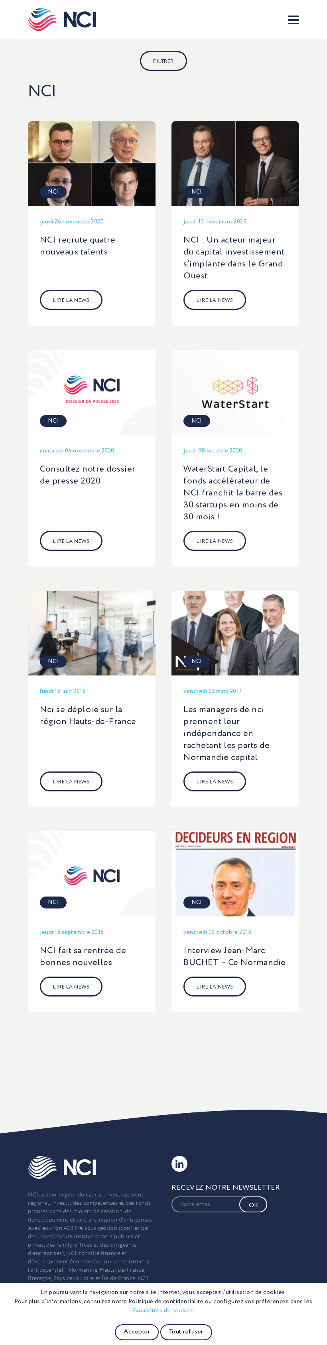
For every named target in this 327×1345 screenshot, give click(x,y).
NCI (53, 192)
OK (253, 1205)
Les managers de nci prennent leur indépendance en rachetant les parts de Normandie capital (226, 733)
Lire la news (71, 300)
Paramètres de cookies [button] (163, 1311)
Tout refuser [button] (186, 1332)
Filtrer (163, 61)
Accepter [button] (137, 1332)
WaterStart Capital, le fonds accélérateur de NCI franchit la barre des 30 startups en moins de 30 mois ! (233, 493)
